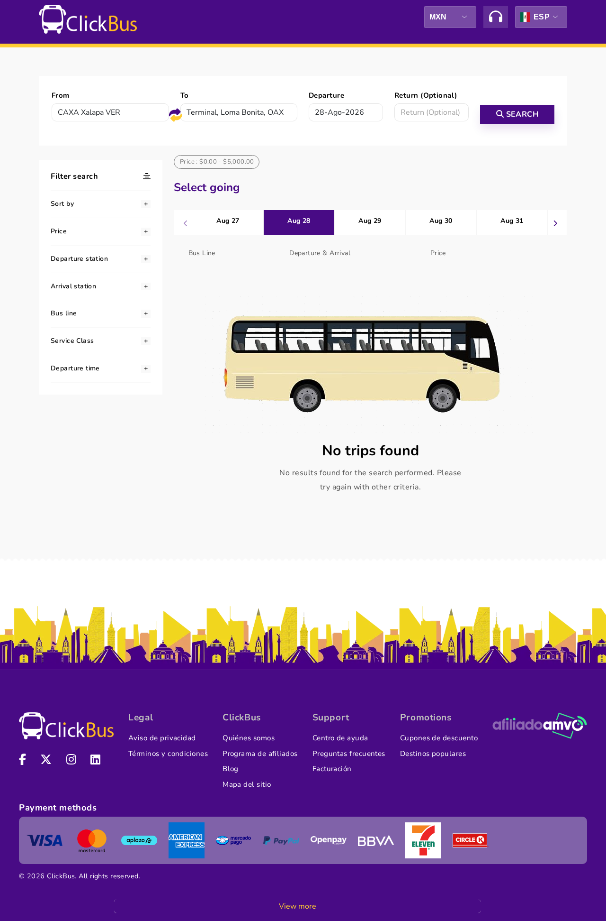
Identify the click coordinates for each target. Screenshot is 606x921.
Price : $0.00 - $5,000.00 (217, 161)
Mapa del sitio (247, 784)
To (184, 95)
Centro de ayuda (340, 738)
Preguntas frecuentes (348, 753)
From (61, 95)
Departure (326, 95)
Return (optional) (425, 95)
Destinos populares (433, 753)
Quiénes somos (249, 738)
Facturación (332, 769)
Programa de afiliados (260, 753)
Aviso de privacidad (162, 738)
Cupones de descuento (439, 738)
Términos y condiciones (168, 753)
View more (297, 906)
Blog (231, 769)
